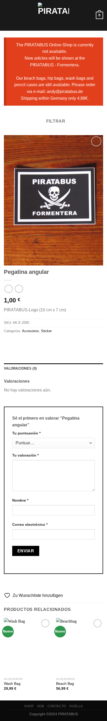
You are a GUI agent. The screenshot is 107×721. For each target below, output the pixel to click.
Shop (29, 706)
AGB (40, 706)
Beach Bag (65, 684)
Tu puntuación (26, 433)
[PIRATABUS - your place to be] (53, 15)
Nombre (20, 500)
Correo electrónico (30, 524)
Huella (76, 706)
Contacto (57, 706)
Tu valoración (25, 455)
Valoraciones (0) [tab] (20, 368)
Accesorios (30, 331)
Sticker (46, 331)
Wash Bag (12, 684)
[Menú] (7, 15)
